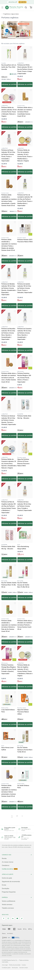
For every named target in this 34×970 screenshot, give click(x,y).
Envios (4, 885)
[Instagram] (8, 918)
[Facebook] (3, 918)
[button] (2, 7)
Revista (4, 858)
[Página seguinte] (22, 816)
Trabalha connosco (8, 908)
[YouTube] (17, 918)
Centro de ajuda (8, 837)
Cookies (24, 965)
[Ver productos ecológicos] (30, 234)
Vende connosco (7, 904)
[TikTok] (22, 918)
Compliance (5, 865)
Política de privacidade (14, 965)
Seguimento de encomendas (11, 881)
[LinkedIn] (13, 918)
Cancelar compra (23, 967)
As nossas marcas (7, 862)
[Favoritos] (15, 48)
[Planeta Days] (17, 30)
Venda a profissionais (8, 901)
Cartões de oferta (9, 869)
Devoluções (5, 888)
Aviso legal (5, 965)
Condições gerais (6, 967)
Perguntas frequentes (9, 892)
